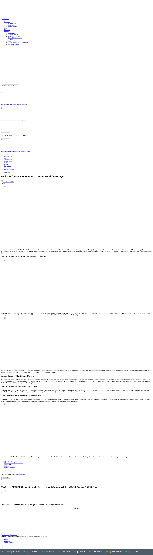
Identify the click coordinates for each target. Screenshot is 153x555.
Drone (9, 41)
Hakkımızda (7, 541)
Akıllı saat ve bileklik (14, 36)
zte (5, 158)
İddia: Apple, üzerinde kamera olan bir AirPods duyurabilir (13, 120)
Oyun (5, 28)
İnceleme (6, 31)
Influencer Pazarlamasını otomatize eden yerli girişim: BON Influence (15, 151)
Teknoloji (7, 22)
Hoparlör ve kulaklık (13, 44)
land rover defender (9, 467)
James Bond (7, 464)
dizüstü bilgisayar (13, 34)
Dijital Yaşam (11, 25)
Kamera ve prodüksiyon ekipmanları (18, 42)
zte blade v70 (8, 156)
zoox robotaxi (8, 161)
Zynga (6, 154)
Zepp (5, 167)
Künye (6, 539)
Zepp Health (7, 166)
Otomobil (7, 30)
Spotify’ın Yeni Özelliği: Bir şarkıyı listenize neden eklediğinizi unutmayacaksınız (18, 135)
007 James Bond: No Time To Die (13, 463)
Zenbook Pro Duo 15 (10, 169)
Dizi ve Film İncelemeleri (15, 38)
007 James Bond (9, 461)
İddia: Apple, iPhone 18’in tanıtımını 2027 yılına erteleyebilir (14, 104)
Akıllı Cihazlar (12, 23)
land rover (7, 466)
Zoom (6, 164)
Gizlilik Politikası (9, 542)
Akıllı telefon (11, 33)
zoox (5, 162)
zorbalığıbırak (8, 159)
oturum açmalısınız (19, 474)
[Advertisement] (76, 521)
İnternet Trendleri (12, 26)
